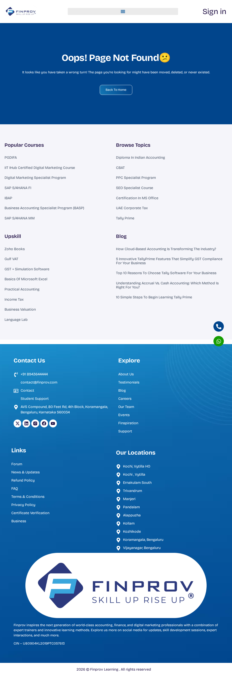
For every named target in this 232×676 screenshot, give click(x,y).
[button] (123, 11)
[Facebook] (44, 423)
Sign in (214, 11)
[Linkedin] (26, 423)
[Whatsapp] (218, 341)
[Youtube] (53, 423)
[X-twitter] (17, 423)
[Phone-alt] (218, 326)
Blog (121, 236)
